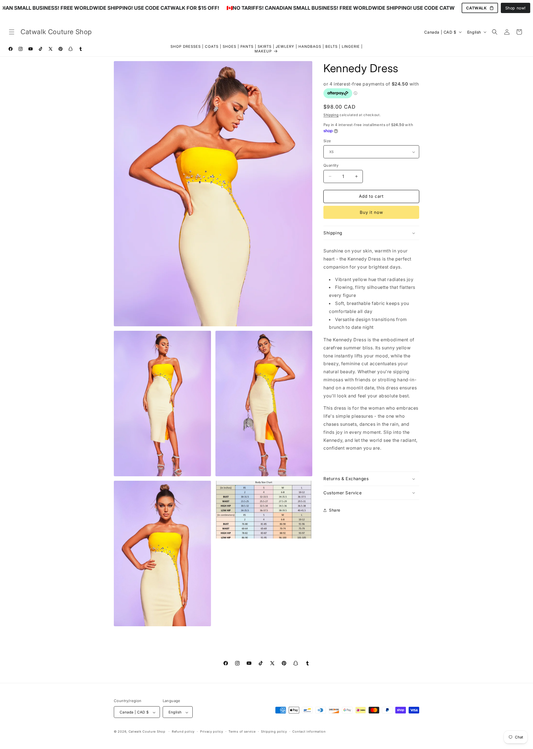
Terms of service (241, 731)
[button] (12, 32)
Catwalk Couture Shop (147, 732)
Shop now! (515, 8)
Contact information (309, 731)
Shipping (331, 115)
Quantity (330, 165)
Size (327, 141)
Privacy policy (211, 731)
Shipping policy (274, 731)
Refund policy (183, 731)
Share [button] (334, 510)
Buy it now (371, 212)
